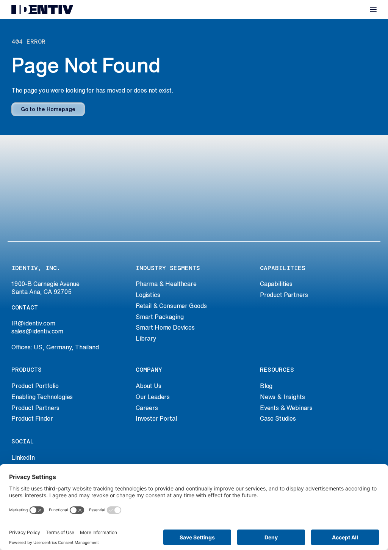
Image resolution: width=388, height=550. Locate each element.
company (149, 370)
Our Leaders (153, 397)
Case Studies (278, 418)
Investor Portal (156, 418)
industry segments (168, 268)
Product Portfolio (35, 386)
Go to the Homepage (48, 109)
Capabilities (276, 284)
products (26, 370)
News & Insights (282, 397)
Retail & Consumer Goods (171, 306)
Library (146, 338)
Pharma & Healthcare (166, 284)
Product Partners (284, 295)
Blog (266, 386)
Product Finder (32, 418)
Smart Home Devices (165, 327)
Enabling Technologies (42, 397)
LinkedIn (23, 457)
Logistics (148, 295)
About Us (148, 386)
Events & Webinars (286, 408)
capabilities (282, 268)
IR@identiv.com (33, 323)
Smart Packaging (159, 317)
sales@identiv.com (37, 331)
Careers (147, 408)
